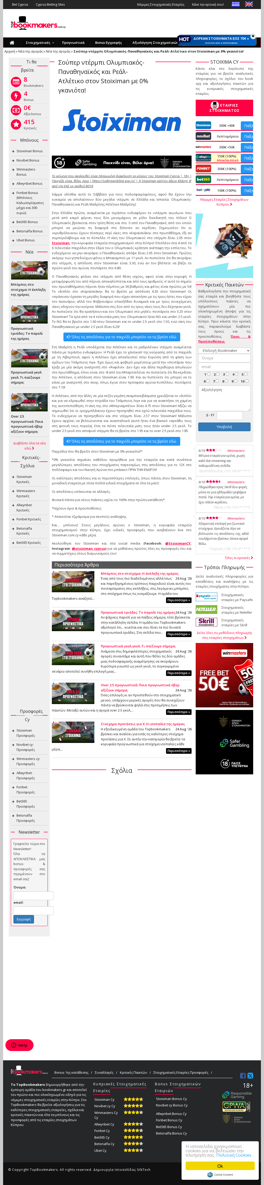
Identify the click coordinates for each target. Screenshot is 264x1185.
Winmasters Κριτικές (25, 493)
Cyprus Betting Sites (50, 4)
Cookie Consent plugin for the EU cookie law (220, 1175)
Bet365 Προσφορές (25, 804)
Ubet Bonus (25, 240)
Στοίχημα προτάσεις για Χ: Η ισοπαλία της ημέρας (143, 724)
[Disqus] (122, 844)
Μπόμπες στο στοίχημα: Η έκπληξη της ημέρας (140, 573)
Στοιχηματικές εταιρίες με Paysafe (237, 597)
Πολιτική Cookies (233, 1155)
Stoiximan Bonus (29, 151)
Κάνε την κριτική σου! (208, 4)
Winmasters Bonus (25, 172)
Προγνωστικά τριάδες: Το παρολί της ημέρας (138, 612)
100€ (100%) (226, 190)
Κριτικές (30, 125)
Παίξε (248, 125)
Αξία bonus (32, 111)
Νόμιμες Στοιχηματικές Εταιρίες (160, 4)
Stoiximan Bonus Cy (171, 1098)
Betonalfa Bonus (29, 231)
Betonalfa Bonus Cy (171, 1133)
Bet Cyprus (20, 4)
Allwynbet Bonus (29, 183)
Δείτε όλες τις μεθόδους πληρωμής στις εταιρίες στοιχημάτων (224, 635)
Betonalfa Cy (104, 1143)
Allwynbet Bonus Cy (171, 1113)
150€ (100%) (227, 158)
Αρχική (9, 51)
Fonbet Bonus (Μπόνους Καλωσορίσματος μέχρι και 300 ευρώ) (30, 202)
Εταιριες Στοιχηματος (224, 108)
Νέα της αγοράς (30, 51)
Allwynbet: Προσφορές (25, 775)
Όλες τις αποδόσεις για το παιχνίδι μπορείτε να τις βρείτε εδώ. (123, 336)
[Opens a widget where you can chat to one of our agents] (19, 1045)
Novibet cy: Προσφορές (25, 747)
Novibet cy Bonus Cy (172, 1105)
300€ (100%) (226, 168)
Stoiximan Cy (104, 1099)
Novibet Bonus (27, 160)
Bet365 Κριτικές (28, 542)
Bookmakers (34, 83)
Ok (220, 1166)
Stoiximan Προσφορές (25, 733)
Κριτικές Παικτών (133, 1072)
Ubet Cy (100, 1150)
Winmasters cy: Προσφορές (28, 761)
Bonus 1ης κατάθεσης (71, 1072)
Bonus (29, 97)
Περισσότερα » (179, 600)
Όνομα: (19, 887)
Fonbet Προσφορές (25, 789)
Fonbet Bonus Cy (169, 1120)
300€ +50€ (227, 147)
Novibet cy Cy (104, 1106)
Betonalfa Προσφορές (25, 818)
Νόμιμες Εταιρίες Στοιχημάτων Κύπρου (224, 202)
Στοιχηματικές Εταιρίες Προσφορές (180, 1072)
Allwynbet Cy (104, 1124)
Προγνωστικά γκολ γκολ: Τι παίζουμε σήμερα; (138, 646)
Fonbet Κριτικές (28, 519)
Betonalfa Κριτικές (24, 531)
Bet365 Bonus (27, 221)
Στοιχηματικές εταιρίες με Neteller (236, 610)
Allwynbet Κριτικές (24, 507)
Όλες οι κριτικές (238, 557)
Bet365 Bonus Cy (169, 1126)
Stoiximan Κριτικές (24, 479)
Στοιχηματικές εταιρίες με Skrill (234, 623)
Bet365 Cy (102, 1137)
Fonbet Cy (102, 1130)
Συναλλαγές (104, 1072)
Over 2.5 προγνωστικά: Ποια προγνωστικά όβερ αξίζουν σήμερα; (27, 424)
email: (18, 902)
